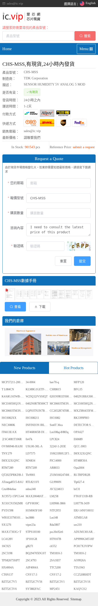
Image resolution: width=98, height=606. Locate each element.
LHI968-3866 (57, 503)
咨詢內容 (17, 228)
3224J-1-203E (58, 446)
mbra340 (31, 489)
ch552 (53, 546)
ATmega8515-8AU (13, 482)
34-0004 (30, 382)
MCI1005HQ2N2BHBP (85, 403)
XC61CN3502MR (12, 503)
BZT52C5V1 (57, 581)
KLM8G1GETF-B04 (37, 389)
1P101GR (31, 539)
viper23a (30, 524)
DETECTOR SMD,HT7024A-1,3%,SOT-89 (85, 425)
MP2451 (55, 589)
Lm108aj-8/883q (59, 432)
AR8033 (54, 467)
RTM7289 (7, 467)
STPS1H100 (33, 532)
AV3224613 (57, 489)
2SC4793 (31, 560)
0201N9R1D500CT (61, 396)
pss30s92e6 (56, 532)
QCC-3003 (80, 446)
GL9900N (55, 482)
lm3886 (30, 517)
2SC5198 (7, 553)
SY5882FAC (33, 589)
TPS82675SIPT (11, 560)
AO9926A (80, 560)
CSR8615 (55, 389)
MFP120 (79, 382)
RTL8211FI (32, 482)
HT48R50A (80, 460)
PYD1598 (7, 510)
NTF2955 (55, 510)
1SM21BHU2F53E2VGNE (61, 453)
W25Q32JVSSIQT (37, 396)
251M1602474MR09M (61, 475)
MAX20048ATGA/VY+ (37, 496)
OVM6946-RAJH (12, 446)
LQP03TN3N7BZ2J (37, 410)
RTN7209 (31, 467)
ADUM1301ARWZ (85, 532)
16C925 (6, 546)
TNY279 (7, 453)
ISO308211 (32, 418)
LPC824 (54, 439)
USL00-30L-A (34, 446)
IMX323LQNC (83, 453)
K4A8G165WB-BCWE (13, 396)
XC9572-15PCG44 (13, 496)
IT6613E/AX (9, 432)
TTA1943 (79, 567)
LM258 (54, 496)
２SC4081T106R (12, 439)
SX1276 (6, 524)
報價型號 (17, 198)
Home (7, 49)
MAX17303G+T (11, 532)
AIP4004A (32, 567)
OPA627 (79, 432)
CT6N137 (7, 574)
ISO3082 (55, 418)
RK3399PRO (81, 418)
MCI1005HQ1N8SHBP (13, 403)
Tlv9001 (30, 475)
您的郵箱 (17, 183)
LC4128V (7, 539)
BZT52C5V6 (9, 589)
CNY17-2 (55, 574)
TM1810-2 (80, 553)
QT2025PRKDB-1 (12, 475)
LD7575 (30, 453)
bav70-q (54, 382)
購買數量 (17, 213)
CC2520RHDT (82, 574)
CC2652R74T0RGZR (61, 410)
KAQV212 (80, 589)
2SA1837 (55, 560)
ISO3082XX (9, 418)
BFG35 (78, 389)
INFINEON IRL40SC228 (37, 425)
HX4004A (8, 567)
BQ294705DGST (36, 553)
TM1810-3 (56, 553)
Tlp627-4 (79, 482)
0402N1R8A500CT (85, 396)
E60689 (78, 439)
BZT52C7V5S (34, 581)
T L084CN (8, 389)
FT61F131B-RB (83, 496)
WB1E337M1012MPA (13, 517)
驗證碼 (19, 246)
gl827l (29, 546)
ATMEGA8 (80, 517)
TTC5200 (55, 567)
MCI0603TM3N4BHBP (61, 403)
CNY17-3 (31, 574)
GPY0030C (32, 503)
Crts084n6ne (9, 489)
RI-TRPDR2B (82, 475)
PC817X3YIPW (83, 546)
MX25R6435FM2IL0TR (85, 410)
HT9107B (55, 539)
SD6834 (30, 460)
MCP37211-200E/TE (13, 382)
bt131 (77, 489)
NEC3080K (8, 425)
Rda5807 (55, 524)
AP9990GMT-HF (84, 539)
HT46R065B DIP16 (37, 432)
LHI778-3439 (81, 503)
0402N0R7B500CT (37, 403)
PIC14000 (55, 460)
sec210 (78, 524)
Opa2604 (79, 467)
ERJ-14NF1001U (84, 510)
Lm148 (54, 517)
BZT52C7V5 (9, 581)
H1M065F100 (34, 510)
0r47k (29, 439)
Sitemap (75, 599)
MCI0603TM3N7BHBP (13, 410)
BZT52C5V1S (82, 581)
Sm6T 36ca (56, 425)
